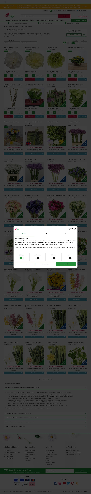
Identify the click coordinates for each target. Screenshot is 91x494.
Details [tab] (45, 233)
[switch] (37, 258)
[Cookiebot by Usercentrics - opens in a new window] (69, 229)
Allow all (66, 263)
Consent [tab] (24, 233)
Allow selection (45, 263)
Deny (25, 263)
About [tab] (66, 233)
